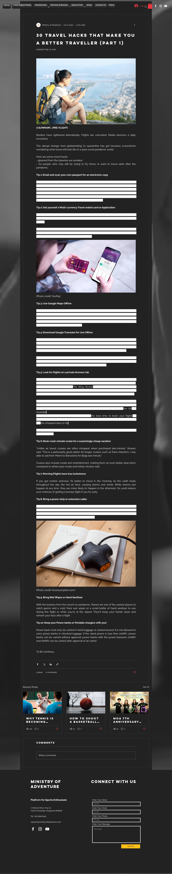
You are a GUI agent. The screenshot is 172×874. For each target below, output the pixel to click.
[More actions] (135, 25)
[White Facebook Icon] (155, 6)
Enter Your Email (99, 808)
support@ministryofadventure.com (46, 822)
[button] (150, 6)
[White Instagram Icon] (160, 6)
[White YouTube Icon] (165, 6)
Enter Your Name (99, 800)
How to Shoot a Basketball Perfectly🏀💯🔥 (84, 720)
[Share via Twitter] (44, 664)
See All (146, 687)
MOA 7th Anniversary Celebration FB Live (128, 720)
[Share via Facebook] (37, 664)
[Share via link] (57, 664)
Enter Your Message (101, 824)
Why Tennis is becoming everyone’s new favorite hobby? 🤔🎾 (40, 720)
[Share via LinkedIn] (50, 664)
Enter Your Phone (99, 816)
